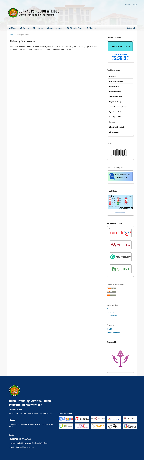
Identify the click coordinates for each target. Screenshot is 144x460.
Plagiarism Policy (115, 102)
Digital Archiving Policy (117, 127)
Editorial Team (75, 28)
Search (132, 28)
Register (128, 4)
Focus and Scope (114, 87)
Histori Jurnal (113, 132)
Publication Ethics (115, 92)
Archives (39, 28)
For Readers (111, 309)
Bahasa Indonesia (113, 332)
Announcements (56, 28)
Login (135, 4)
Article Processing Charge (118, 107)
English (109, 329)
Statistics (112, 122)
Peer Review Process (116, 82)
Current (25, 28)
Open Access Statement (117, 112)
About (92, 28)
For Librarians (112, 316)
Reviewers (112, 76)
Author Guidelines (115, 97)
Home (13, 28)
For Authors (111, 312)
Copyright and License (116, 117)
